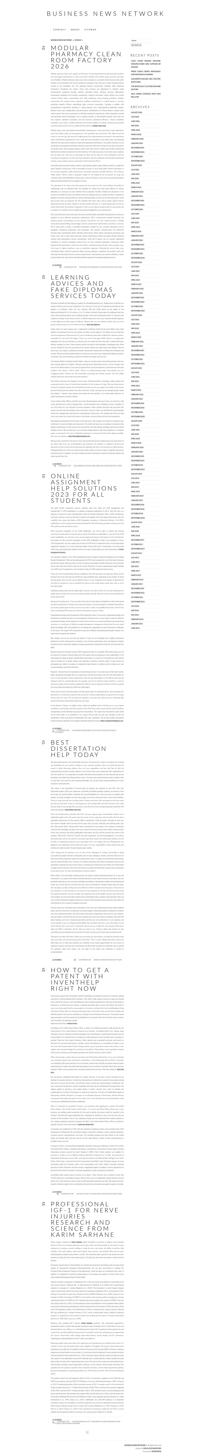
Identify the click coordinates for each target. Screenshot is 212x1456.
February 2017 (137, 580)
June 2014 (135, 628)
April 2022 (135, 333)
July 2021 (135, 372)
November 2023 (137, 249)
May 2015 (135, 615)
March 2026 (136, 134)
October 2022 (137, 306)
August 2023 (136, 262)
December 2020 (137, 403)
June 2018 (135, 527)
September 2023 (138, 258)
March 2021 (136, 390)
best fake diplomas (93, 325)
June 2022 (135, 324)
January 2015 (137, 624)
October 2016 (137, 597)
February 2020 (137, 447)
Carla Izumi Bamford (152, 1448)
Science (77, 40)
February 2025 (137, 192)
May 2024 (135, 223)
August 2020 (136, 421)
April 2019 (135, 491)
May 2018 (135, 531)
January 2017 (137, 584)
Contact (59, 30)
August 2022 (136, 315)
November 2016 (137, 593)
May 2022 (135, 328)
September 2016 (138, 602)
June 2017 (135, 562)
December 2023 (137, 245)
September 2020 (138, 417)
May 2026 (135, 126)
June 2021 (135, 377)
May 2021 (135, 381)
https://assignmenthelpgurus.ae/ (112, 721)
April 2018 (135, 536)
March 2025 (136, 187)
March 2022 (136, 337)
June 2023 (135, 271)
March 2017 (136, 575)
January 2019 (137, 500)
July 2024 (135, 214)
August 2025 (136, 165)
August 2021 (136, 368)
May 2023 (135, 275)
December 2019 (137, 456)
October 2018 (137, 513)
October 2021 (137, 359)
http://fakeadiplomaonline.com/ (79, 436)
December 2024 (137, 201)
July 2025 (135, 170)
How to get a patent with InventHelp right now (80, 979)
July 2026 (135, 117)
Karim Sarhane (77, 1242)
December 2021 (137, 350)
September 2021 (138, 364)
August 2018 (136, 522)
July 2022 (135, 320)
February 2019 (137, 496)
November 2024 (137, 205)
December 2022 (137, 297)
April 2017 (135, 571)
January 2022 (137, 346)
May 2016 (135, 610)
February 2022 (137, 342)
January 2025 (137, 196)
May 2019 (135, 487)
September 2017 (138, 549)
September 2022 (138, 311)
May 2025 (135, 178)
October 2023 (137, 253)
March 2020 (136, 443)
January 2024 (137, 240)
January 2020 (137, 452)
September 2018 (138, 518)
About (75, 30)
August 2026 (136, 112)
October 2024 (137, 209)
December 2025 (137, 148)
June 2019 (135, 483)
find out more (72, 1023)
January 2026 (137, 143)
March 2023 (136, 284)
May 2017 (135, 566)
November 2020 (137, 408)
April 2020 (135, 439)
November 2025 (137, 152)
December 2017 (137, 540)
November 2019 (137, 461)
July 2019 (135, 478)
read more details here (86, 1124)
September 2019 (138, 469)
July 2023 (135, 267)
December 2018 (137, 505)
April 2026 (135, 130)
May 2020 (135, 434)
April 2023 (135, 280)
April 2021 (135, 386)
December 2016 (137, 588)
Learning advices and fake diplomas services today (84, 286)
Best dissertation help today (79, 748)
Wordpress (156, 1451)
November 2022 (137, 302)
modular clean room (99, 126)
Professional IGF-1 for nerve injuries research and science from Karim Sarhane (85, 1219)
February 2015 (137, 619)
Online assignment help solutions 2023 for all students (84, 488)
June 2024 (135, 218)
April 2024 (135, 227)
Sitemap (91, 30)
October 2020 (137, 412)
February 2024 (137, 236)
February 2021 (137, 394)
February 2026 (137, 139)
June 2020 (135, 430)
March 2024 (136, 231)
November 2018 (137, 509)
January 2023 (137, 293)
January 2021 (137, 399)
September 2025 (138, 161)
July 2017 (135, 558)
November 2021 (137, 355)
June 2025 (135, 174)
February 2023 (137, 289)
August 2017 (136, 553)
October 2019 (137, 465)
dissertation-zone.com (73, 810)
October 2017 (137, 544)
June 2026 (135, 121)
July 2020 (135, 425)
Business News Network (106, 13)
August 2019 (136, 474)
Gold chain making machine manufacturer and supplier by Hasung (146, 64)
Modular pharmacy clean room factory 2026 (86, 57)
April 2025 (135, 183)
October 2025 (137, 156)
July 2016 (135, 606)
